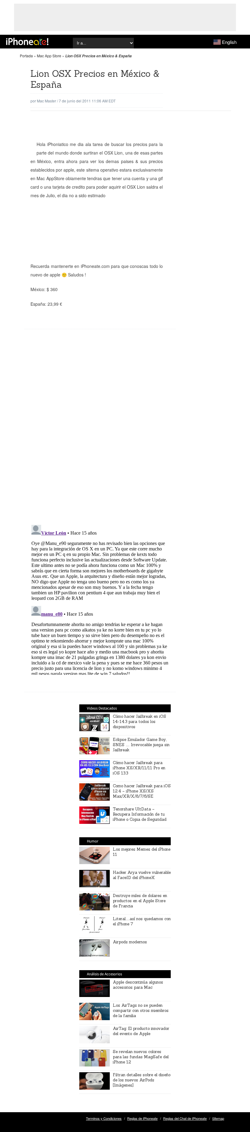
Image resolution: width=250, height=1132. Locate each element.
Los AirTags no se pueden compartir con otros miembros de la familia (141, 1010)
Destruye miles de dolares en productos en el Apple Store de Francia (140, 901)
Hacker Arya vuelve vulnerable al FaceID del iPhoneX (142, 875)
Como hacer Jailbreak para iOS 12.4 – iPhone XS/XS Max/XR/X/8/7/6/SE (142, 791)
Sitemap (218, 1118)
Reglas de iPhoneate (142, 1118)
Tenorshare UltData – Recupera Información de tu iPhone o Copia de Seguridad (139, 814)
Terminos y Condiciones (104, 1118)
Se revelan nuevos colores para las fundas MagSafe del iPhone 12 (141, 1057)
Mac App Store (49, 55)
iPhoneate (27, 41)
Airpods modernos (130, 942)
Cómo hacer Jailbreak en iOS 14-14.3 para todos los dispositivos (139, 721)
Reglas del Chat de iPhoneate (185, 1118)
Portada (26, 55)
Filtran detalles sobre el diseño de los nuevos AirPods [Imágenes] (141, 1080)
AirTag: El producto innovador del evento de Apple (141, 1031)
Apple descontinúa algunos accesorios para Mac (138, 985)
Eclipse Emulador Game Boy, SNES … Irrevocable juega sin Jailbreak (141, 745)
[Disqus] (100, 431)
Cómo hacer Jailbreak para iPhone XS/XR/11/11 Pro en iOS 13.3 (139, 768)
